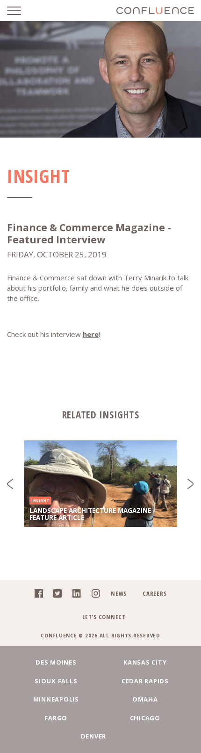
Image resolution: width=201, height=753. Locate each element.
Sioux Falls (56, 681)
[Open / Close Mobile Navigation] (21, 10)
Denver (94, 736)
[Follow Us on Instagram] (93, 595)
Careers (154, 593)
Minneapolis (56, 699)
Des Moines (56, 662)
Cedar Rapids (145, 681)
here (91, 334)
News (119, 593)
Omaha (145, 699)
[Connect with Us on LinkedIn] (74, 595)
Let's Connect (104, 617)
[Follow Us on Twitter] (55, 595)
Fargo (55, 718)
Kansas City (144, 662)
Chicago (145, 718)
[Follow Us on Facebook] (36, 595)
